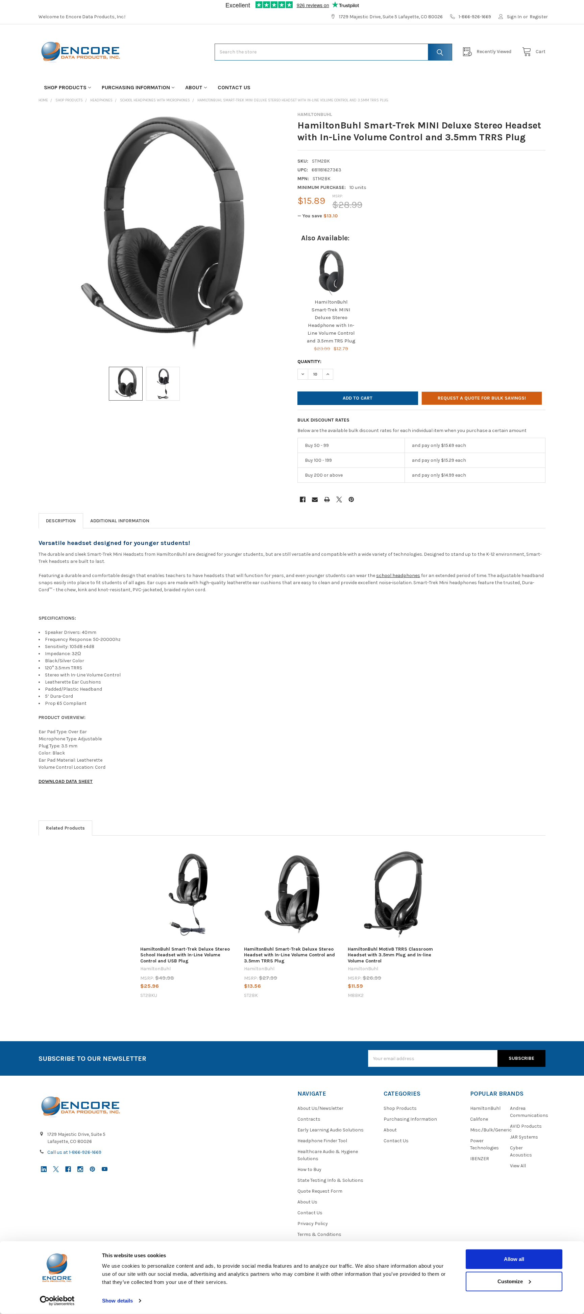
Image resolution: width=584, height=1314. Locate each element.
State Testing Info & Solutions (330, 1180)
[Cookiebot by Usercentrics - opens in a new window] (57, 1301)
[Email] (315, 499)
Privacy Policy (312, 1223)
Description (61, 521)
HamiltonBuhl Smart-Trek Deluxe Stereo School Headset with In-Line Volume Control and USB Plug (185, 955)
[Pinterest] (351, 499)
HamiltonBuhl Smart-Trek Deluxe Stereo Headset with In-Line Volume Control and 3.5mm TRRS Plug (289, 955)
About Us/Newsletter (320, 1108)
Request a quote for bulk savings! (482, 398)
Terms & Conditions (319, 1234)
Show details (117, 1301)
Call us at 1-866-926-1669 (74, 1152)
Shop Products (65, 87)
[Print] (327, 499)
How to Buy (309, 1169)
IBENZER (479, 1159)
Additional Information (119, 521)
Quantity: (309, 361)
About (193, 87)
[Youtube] (104, 1169)
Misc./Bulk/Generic (491, 1130)
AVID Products (526, 1126)
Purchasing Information (136, 87)
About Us (307, 1202)
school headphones (398, 575)
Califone (479, 1119)
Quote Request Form (319, 1191)
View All (518, 1166)
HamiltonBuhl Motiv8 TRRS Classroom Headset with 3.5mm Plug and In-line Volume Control (390, 955)
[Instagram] (80, 1169)
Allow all (514, 1259)
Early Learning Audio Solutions (330, 1130)
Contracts (308, 1119)
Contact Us (234, 87)
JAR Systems (524, 1137)
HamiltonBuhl (485, 1108)
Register (539, 17)
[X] (339, 499)
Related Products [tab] (65, 828)
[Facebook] (302, 499)
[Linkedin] (44, 1169)
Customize (510, 1281)
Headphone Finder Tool (322, 1141)
